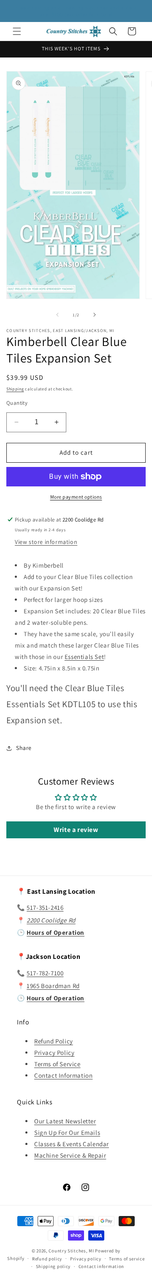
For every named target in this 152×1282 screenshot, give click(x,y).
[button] (17, 31)
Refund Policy (53, 1041)
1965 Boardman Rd (53, 986)
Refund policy (47, 1259)
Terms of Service (57, 1064)
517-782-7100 (45, 973)
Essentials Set (84, 657)
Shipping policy (53, 1266)
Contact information (101, 1266)
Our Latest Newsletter (65, 1121)
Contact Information (63, 1075)
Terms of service (126, 1259)
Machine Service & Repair (70, 1155)
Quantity (16, 402)
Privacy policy (85, 1259)
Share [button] (24, 748)
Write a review (76, 829)
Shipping (15, 389)
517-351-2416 (45, 907)
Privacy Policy (54, 1053)
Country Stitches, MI (71, 1251)
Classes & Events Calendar (71, 1144)
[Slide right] (94, 314)
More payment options (76, 497)
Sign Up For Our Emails (67, 1132)
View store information (46, 542)
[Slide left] (57, 314)
